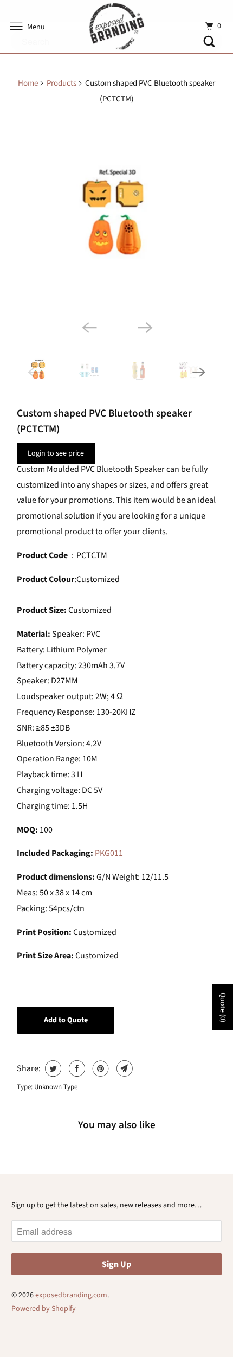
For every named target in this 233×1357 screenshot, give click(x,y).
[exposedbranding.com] (117, 26)
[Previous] (88, 327)
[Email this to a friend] (123, 1068)
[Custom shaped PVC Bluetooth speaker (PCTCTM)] (116, 215)
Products (61, 83)
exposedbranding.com (71, 1295)
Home (28, 83)
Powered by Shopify (43, 1308)
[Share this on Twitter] (51, 1068)
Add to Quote (66, 1020)
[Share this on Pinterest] (99, 1068)
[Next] (145, 327)
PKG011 (109, 853)
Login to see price (56, 453)
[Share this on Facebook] (75, 1068)
